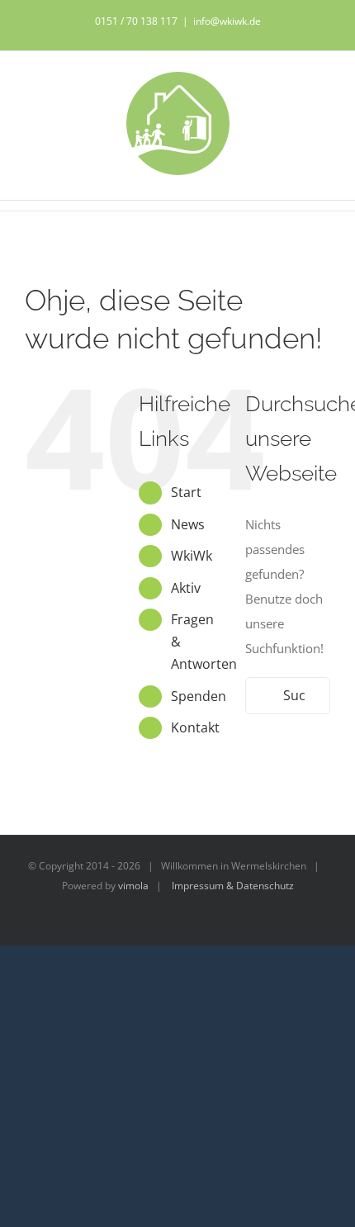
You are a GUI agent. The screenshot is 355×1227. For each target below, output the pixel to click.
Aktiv (186, 588)
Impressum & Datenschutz (233, 886)
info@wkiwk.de (227, 21)
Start (186, 492)
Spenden (198, 696)
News (188, 524)
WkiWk (191, 556)
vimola (133, 886)
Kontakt (195, 727)
